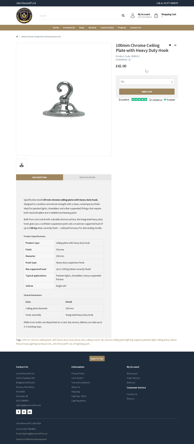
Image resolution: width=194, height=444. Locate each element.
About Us (75, 387)
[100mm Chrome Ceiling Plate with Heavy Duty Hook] (63, 99)
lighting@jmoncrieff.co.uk (28, 405)
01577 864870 (22, 400)
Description (39, 177)
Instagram (24, 412)
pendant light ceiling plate (156, 339)
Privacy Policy (77, 373)
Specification (87, 177)
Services (92, 27)
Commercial (69, 27)
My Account (132, 373)
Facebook (18, 412)
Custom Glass (107, 27)
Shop (81, 27)
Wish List (131, 382)
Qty (122, 81)
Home (56, 27)
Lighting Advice (78, 400)
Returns (130, 398)
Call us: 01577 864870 (167, 3)
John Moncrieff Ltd (62, 343)
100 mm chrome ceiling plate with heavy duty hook (48, 339)
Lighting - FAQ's (78, 396)
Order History (133, 378)
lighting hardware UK (40, 343)
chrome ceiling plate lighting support (123, 339)
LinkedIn (29, 412)
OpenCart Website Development (31, 439)
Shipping (75, 391)
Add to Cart (147, 91)
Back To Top (97, 358)
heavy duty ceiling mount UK (89, 339)
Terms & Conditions (80, 382)
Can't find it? (77, 378)
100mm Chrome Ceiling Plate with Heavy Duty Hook (41, 36)
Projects (122, 27)
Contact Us (135, 27)
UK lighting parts (81, 343)
